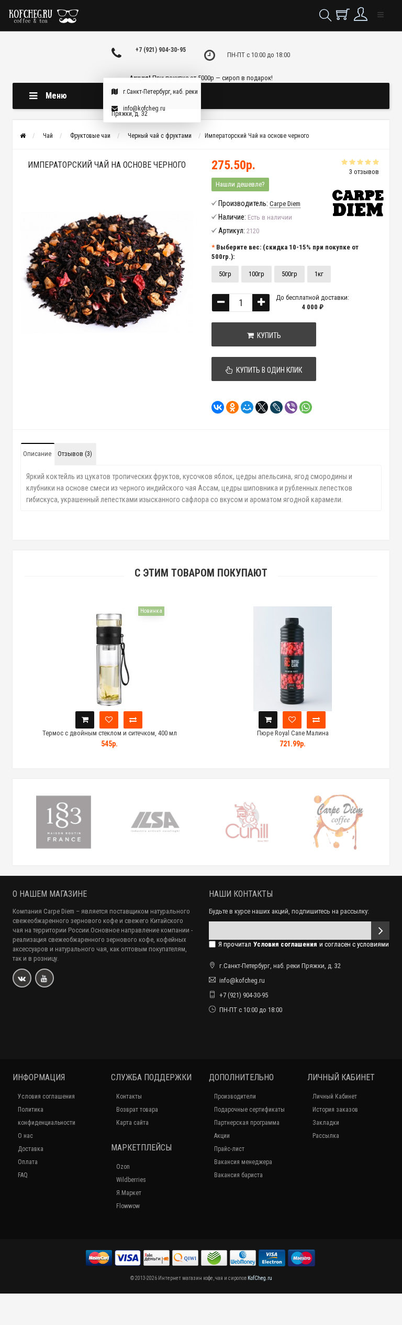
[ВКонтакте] (214, 407)
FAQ (23, 1175)
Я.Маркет (128, 1193)
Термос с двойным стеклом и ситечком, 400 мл (109, 733)
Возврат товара (137, 1109)
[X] (258, 407)
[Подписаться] (380, 930)
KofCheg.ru (260, 1278)
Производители (235, 1096)
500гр (289, 274)
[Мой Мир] (244, 407)
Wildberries (131, 1179)
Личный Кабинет (334, 1096)
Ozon (123, 1166)
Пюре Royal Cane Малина (293, 733)
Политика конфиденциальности (46, 1116)
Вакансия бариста (238, 1175)
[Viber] (288, 407)
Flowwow (128, 1206)
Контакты (129, 1096)
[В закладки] (108, 720)
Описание (37, 454)
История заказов (335, 1109)
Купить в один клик (267, 370)
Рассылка (325, 1135)
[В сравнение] (133, 720)
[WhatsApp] (302, 407)
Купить (267, 335)
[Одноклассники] (229, 407)
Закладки (325, 1122)
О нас (25, 1135)
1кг (319, 274)
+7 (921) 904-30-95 (161, 49)
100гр (256, 274)
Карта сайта (132, 1122)
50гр (225, 274)
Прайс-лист (229, 1149)
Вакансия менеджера (243, 1162)
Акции (222, 1135)
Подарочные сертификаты (249, 1109)
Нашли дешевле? (240, 184)
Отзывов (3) (75, 454)
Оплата (28, 1162)
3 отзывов (364, 172)
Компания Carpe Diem (43, 911)
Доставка (30, 1149)
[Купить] (84, 720)
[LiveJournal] (273, 407)
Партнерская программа (247, 1122)
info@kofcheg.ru (144, 108)
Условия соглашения (46, 1096)
